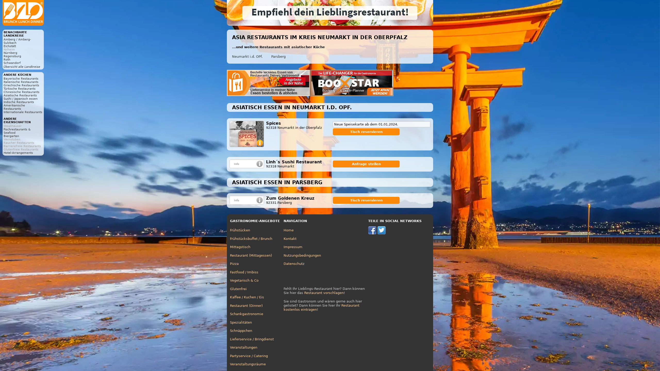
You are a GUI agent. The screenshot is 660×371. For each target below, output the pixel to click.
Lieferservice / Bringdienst (252, 339)
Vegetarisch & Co (244, 280)
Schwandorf (12, 63)
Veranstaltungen (243, 347)
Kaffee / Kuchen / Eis (247, 297)
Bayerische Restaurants (21, 78)
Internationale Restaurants (23, 112)
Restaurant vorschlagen (324, 293)
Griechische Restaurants (21, 85)
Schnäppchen (241, 331)
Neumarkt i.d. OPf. (247, 56)
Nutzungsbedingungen (302, 255)
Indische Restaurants (19, 102)
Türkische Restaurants (20, 88)
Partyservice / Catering (249, 356)
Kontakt (290, 239)
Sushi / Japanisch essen (21, 98)
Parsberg (278, 56)
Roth (7, 59)
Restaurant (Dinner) (246, 306)
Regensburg (12, 56)
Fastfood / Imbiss (244, 272)
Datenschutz (294, 264)
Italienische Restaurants (21, 82)
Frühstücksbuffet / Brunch (251, 239)
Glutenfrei (238, 289)
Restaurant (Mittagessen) (251, 255)
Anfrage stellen (366, 164)
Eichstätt (10, 46)
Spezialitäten (241, 322)
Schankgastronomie (246, 314)
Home (289, 230)
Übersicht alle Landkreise (22, 67)
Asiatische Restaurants (20, 95)
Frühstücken (240, 230)
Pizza (234, 264)
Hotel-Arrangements (18, 153)
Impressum (293, 247)
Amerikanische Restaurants (14, 107)
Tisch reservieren (366, 132)
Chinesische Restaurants (21, 92)
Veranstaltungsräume (248, 364)
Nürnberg (10, 53)
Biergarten (11, 136)
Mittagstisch (240, 247)
